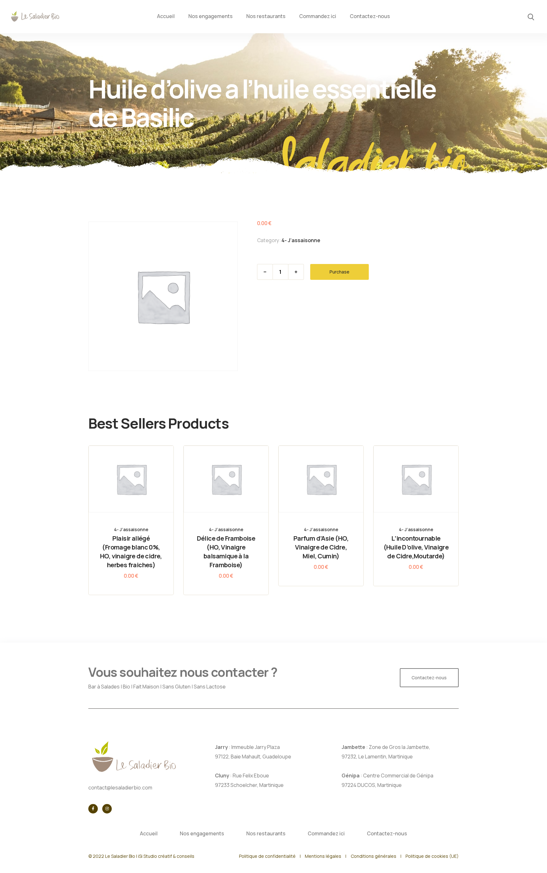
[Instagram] (107, 808)
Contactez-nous (370, 16)
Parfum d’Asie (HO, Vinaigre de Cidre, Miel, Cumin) (321, 547)
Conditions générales (373, 856)
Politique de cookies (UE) (432, 856)
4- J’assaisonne (300, 240)
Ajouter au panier (137, 495)
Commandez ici (317, 16)
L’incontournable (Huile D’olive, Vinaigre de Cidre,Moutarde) (416, 547)
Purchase (339, 272)
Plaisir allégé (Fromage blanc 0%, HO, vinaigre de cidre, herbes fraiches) (131, 551)
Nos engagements (210, 16)
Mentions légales (323, 856)
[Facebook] (93, 808)
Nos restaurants (266, 16)
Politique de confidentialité (267, 856)
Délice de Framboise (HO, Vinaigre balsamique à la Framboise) (226, 551)
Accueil (166, 16)
